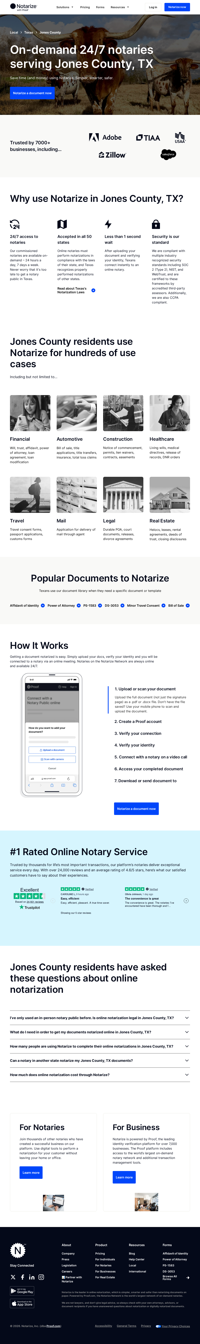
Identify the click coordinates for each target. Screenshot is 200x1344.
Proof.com (53, 1326)
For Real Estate (105, 1277)
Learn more (31, 1173)
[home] (27, 7)
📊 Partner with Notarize (72, 1279)
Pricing (85, 7)
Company (68, 1253)
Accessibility (103, 1325)
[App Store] (22, 1303)
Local (132, 1265)
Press (65, 1259)
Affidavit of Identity (175, 1253)
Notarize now (177, 7)
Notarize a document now (32, 93)
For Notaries (103, 1265)
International (137, 1271)
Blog (132, 1253)
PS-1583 (168, 1265)
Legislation (69, 1265)
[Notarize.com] (18, 1250)
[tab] (149, 700)
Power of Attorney (175, 1259)
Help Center (137, 1259)
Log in (153, 7)
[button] (65, 7)
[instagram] (41, 1277)
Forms (100, 7)
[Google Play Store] (22, 1291)
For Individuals (105, 1259)
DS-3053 (169, 1271)
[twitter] (13, 1277)
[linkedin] (32, 1277)
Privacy (146, 1325)
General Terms (126, 1325)
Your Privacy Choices (176, 1326)
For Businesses (105, 1271)
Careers (67, 1271)
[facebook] (22, 1277)
